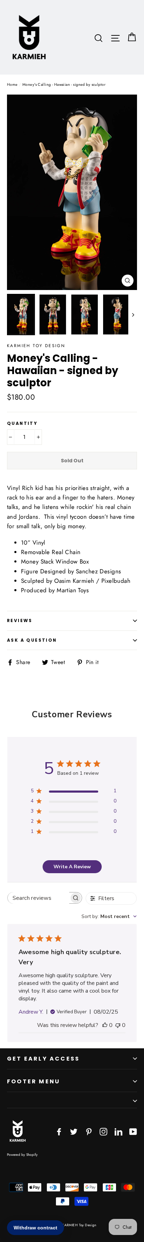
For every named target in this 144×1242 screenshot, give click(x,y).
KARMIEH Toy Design (36, 346)
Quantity (22, 423)
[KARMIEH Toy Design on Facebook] (59, 1131)
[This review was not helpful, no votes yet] (117, 1025)
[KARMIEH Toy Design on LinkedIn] (118, 1131)
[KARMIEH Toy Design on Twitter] (74, 1131)
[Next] (132, 314)
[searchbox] (38, 898)
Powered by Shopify (22, 1154)
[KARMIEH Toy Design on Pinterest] (89, 1131)
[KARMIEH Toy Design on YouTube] (133, 1131)
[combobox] (109, 916)
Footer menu (33, 1081)
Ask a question (32, 640)
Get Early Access (43, 1059)
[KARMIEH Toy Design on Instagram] (103, 1131)
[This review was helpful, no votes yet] (104, 1025)
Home (12, 84)
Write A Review (72, 866)
